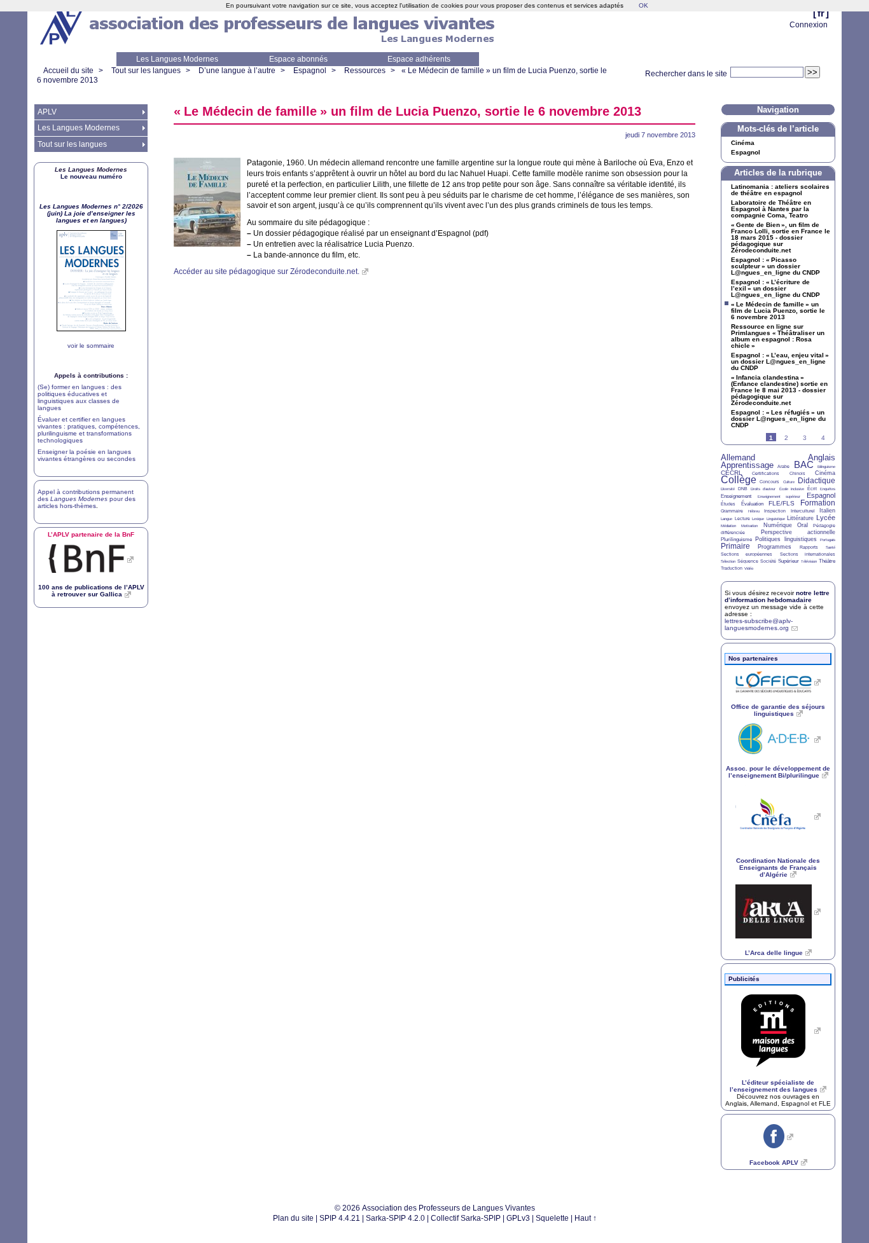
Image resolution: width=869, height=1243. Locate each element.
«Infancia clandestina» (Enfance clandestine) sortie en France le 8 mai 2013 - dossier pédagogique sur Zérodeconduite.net (779, 390)
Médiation (728, 526)
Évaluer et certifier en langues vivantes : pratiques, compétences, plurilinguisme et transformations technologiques (89, 430)
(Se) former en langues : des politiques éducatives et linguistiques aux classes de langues (80, 397)
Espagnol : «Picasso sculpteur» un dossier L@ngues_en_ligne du (775, 266)
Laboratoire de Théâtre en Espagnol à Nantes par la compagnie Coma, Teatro (771, 209)
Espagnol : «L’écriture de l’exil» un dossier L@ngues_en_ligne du (775, 288)
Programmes (774, 547)
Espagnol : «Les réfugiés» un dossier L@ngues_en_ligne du (778, 419)
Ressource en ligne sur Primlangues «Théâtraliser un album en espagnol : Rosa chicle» (777, 336)
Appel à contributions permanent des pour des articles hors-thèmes (87, 498)
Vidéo (748, 568)
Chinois (797, 473)
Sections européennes (746, 554)
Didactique (816, 480)
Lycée (825, 517)
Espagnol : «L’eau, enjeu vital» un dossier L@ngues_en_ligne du (780, 361)
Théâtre (827, 561)
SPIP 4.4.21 (339, 1218)
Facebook (773, 1162)
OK (643, 5)
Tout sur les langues (146, 70)
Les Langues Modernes (177, 59)
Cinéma (742, 143)
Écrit (812, 488)
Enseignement (736, 496)
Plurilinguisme (736, 539)
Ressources (365, 70)
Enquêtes (827, 489)
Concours (769, 481)
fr (820, 13)
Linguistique (776, 519)
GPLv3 (518, 1218)
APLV (47, 111)
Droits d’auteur (763, 489)
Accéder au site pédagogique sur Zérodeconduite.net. (266, 271)
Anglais (821, 457)
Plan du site (293, 1218)
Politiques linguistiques (785, 539)
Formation (817, 502)
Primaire (735, 546)
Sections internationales (807, 554)
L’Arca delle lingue (774, 952)
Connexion (808, 24)
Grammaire (732, 511)
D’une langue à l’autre (236, 70)
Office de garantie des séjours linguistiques (778, 710)
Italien (827, 510)
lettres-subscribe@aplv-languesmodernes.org (759, 624)
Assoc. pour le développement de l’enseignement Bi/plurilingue (778, 772)
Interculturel (803, 511)
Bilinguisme (826, 467)
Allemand (738, 457)
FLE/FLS (781, 503)
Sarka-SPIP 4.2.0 (395, 1218)
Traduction (731, 568)
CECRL (731, 472)
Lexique (758, 519)
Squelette (552, 1218)
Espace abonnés (298, 59)
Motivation (749, 526)
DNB (742, 488)
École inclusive (791, 489)
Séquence (747, 561)
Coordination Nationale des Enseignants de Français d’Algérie (778, 867)
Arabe (783, 466)
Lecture (742, 518)
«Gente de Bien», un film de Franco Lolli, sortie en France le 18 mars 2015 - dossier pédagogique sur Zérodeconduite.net (780, 238)
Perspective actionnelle (798, 532)
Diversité (728, 489)
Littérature (800, 518)
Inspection (775, 511)
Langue (726, 519)
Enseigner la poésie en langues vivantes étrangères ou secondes (87, 455)
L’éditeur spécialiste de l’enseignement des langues (773, 1086)
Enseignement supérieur (779, 496)
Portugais (827, 540)
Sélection (728, 561)
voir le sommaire (91, 345)
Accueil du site (68, 70)
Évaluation (752, 504)
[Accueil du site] (62, 26)
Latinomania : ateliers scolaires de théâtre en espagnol (780, 190)
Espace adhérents (418, 59)
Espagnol (309, 70)
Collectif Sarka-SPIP (466, 1218)
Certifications (765, 473)
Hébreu (754, 511)
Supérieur (788, 561)
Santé (830, 547)
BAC (804, 464)
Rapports (809, 547)
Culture (789, 482)
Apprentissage (747, 465)
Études (728, 504)
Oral (802, 525)
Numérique (777, 525)
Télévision (809, 561)
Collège (738, 479)
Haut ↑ (585, 1218)
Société (768, 561)
